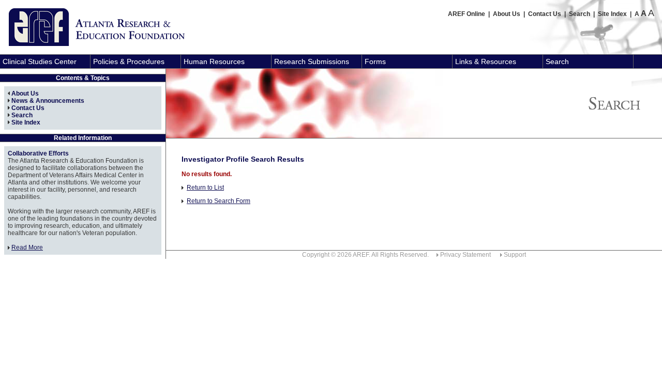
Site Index (612, 14)
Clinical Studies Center (40, 61)
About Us (506, 14)
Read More (27, 247)
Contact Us (544, 14)
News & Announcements (47, 100)
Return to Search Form (218, 201)
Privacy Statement (465, 254)
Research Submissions (311, 61)
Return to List (205, 187)
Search (579, 14)
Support (515, 254)
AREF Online (466, 14)
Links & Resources (485, 61)
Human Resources (214, 61)
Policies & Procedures (128, 61)
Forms (375, 61)
